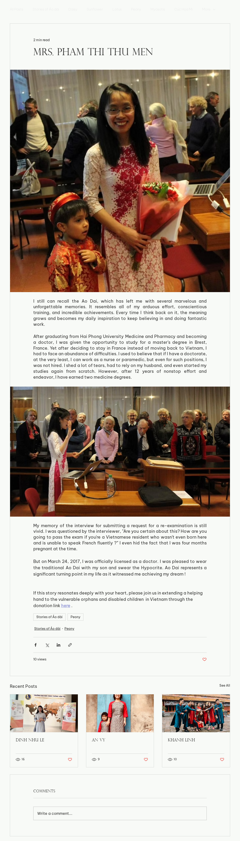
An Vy (98, 740)
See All (224, 685)
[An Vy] (120, 713)
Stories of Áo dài (46, 9)
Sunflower (95, 9)
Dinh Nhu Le (30, 740)
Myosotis (157, 9)
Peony (136, 9)
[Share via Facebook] (35, 645)
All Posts (16, 9)
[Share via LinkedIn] (58, 645)
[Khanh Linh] (196, 713)
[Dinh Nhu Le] (44, 713)
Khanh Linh (181, 740)
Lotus (117, 9)
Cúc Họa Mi (183, 9)
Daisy (72, 9)
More (206, 9)
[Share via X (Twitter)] (47, 645)
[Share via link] (70, 645)
